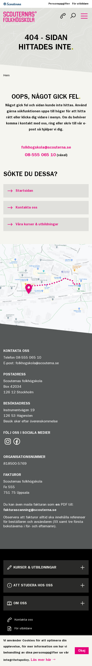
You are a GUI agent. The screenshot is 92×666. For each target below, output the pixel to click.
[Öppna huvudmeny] (84, 17)
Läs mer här (41, 660)
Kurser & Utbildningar (34, 567)
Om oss (20, 603)
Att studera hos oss (33, 585)
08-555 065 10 (40, 155)
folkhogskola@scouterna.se (46, 147)
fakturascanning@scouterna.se (29, 510)
